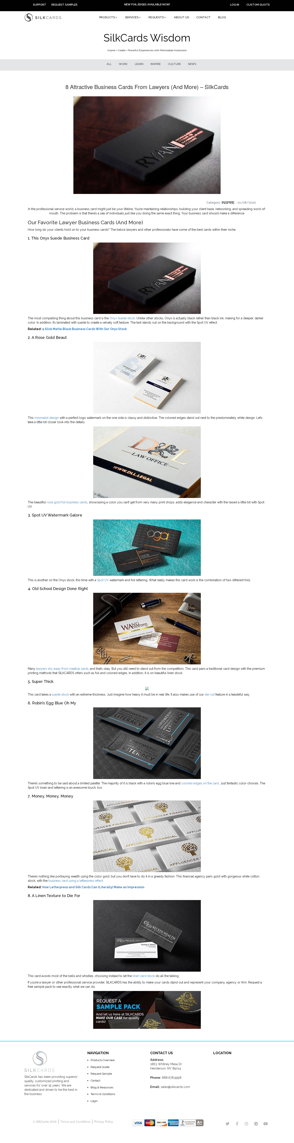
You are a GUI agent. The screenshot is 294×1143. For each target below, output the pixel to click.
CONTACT (203, 17)
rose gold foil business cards (67, 502)
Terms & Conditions (103, 1094)
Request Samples (64, 4)
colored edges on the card (200, 783)
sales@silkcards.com (175, 1087)
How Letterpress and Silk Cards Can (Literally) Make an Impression (93, 887)
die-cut (210, 694)
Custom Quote (258, 4)
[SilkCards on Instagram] (246, 1123)
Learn (139, 64)
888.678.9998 (171, 1077)
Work (123, 64)
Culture (174, 64)
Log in (234, 4)
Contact (95, 1080)
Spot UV (103, 580)
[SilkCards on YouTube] (265, 1123)
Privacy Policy (103, 1121)
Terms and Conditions (75, 1121)
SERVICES (131, 17)
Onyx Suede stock (122, 318)
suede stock (60, 694)
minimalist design (46, 417)
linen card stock (144, 976)
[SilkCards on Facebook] (237, 1123)
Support (39, 4)
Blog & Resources (102, 1087)
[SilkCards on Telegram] (256, 1123)
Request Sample (101, 1073)
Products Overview (103, 1060)
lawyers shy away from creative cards (62, 668)
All (109, 64)
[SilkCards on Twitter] (227, 1123)
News (192, 64)
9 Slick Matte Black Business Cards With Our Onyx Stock (84, 329)
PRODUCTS (107, 17)
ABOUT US (181, 17)
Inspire (156, 64)
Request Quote (100, 1067)
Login (94, 1101)
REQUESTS (156, 17)
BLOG (222, 17)
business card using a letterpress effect (75, 880)
